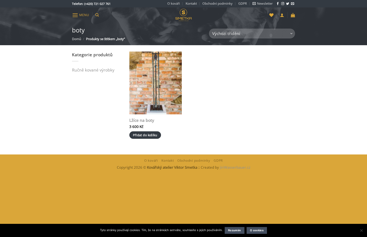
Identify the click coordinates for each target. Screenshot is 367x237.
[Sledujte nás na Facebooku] (277, 4)
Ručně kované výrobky (93, 70)
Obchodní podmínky (217, 3)
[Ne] (361, 231)
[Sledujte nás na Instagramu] (282, 4)
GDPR (242, 3)
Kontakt (191, 3)
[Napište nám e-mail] (292, 4)
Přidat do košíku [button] (145, 135)
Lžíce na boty (141, 120)
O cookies (257, 230)
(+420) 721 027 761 (97, 4)
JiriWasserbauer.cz (235, 167)
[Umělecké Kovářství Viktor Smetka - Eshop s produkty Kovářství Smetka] (183, 15)
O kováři (173, 3)
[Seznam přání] (271, 15)
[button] (262, 3)
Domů (76, 39)
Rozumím (234, 230)
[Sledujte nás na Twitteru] (287, 4)
